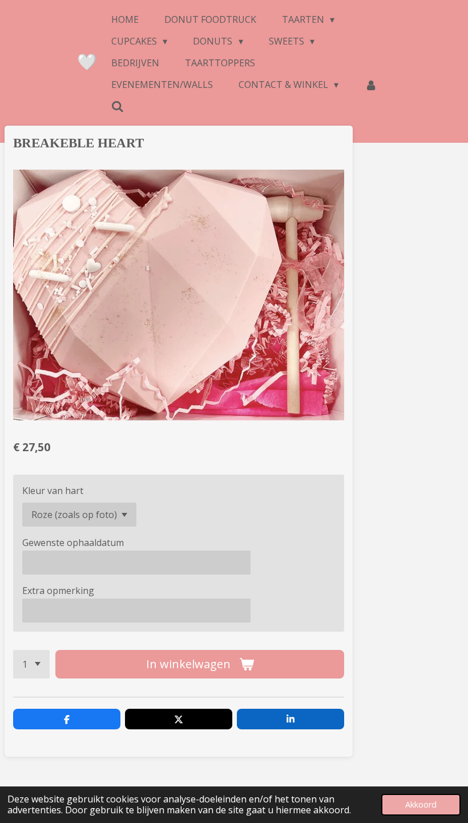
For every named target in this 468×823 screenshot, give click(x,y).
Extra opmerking (58, 590)
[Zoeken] (117, 106)
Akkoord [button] (421, 804)
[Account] (370, 84)
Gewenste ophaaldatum (73, 542)
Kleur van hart (52, 490)
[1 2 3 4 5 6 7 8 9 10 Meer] (31, 664)
